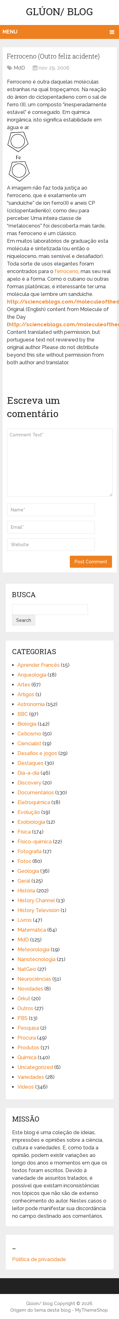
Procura (26, 1038)
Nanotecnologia (36, 959)
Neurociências (34, 979)
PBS (22, 1018)
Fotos (24, 861)
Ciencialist (29, 744)
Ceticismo (29, 734)
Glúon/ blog (59, 11)
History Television (38, 910)
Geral (23, 881)
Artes (23, 685)
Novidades (30, 989)
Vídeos (25, 1087)
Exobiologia (31, 822)
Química (26, 1057)
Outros (25, 1008)
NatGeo (26, 969)
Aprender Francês (38, 665)
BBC (22, 714)
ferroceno (66, 271)
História (26, 891)
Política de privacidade (39, 1259)
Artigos (25, 694)
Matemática (31, 930)
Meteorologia (33, 950)
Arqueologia (31, 675)
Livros (24, 920)
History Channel (36, 900)
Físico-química (34, 842)
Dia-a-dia (28, 773)
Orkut (23, 999)
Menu (10, 32)
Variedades (30, 1077)
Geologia (28, 871)
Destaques (30, 763)
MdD (19, 68)
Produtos (28, 1048)
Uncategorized (35, 1067)
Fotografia (29, 851)
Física (24, 832)
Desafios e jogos (37, 753)
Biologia (26, 724)
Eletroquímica (33, 802)
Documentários (35, 793)
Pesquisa (28, 1028)
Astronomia (31, 704)
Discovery (29, 783)
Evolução (28, 812)
